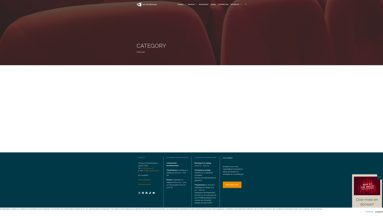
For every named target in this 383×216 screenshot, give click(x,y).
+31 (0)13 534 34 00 (147, 168)
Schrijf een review (144, 184)
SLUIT (379, 177)
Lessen (213, 4)
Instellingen (369, 212)
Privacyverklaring (144, 180)
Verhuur (191, 4)
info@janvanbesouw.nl (151, 171)
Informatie (235, 4)
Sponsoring (203, 4)
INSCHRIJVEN (232, 185)
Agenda (180, 4)
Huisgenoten (223, 4)
